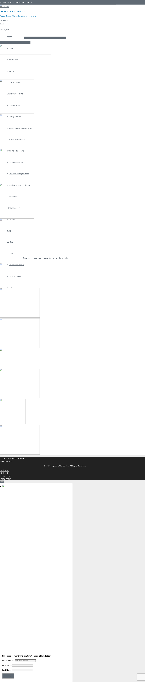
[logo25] (45, 440)
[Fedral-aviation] (45, 412)
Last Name (6, 670)
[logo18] (45, 333)
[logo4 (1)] (45, 303)
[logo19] (45, 384)
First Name (7, 665)
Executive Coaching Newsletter (15, 42)
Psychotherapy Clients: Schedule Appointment (45, 38)
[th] (45, 359)
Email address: (8, 660)
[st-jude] (45, 275)
